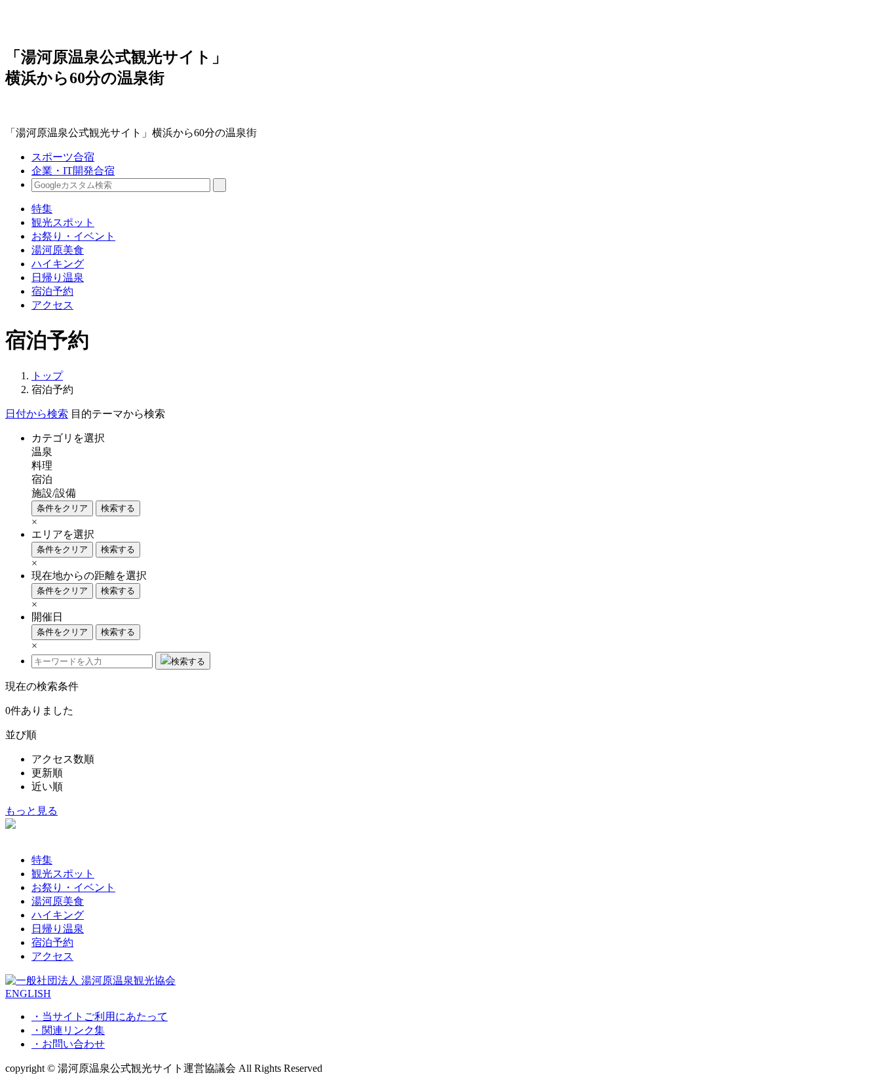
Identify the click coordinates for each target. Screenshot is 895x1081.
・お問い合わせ (68, 1044)
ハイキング (57, 263)
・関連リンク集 (68, 1030)
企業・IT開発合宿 (73, 170)
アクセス (52, 305)
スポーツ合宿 (62, 156)
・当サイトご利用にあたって (99, 1016)
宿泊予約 (52, 291)
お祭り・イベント (73, 236)
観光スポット (62, 222)
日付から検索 (36, 413)
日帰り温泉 (57, 277)
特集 (41, 208)
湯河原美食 (57, 250)
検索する (118, 508)
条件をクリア (62, 508)
